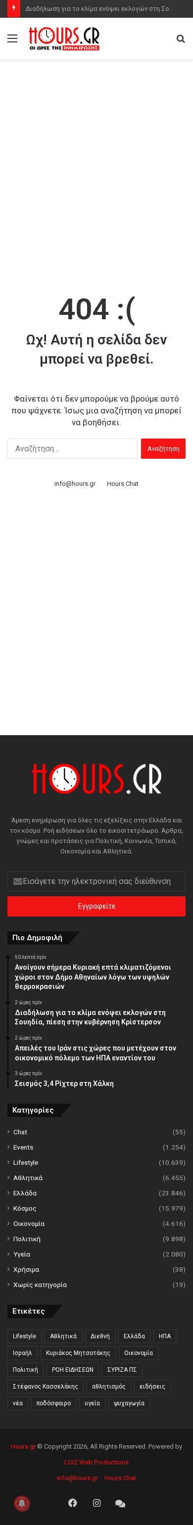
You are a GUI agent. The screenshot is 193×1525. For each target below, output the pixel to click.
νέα (18, 1403)
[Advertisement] (96, 165)
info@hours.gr (75, 483)
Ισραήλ (22, 1353)
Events (23, 1147)
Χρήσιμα (26, 1269)
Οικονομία (29, 1223)
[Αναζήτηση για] (181, 42)
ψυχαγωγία (129, 1403)
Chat (20, 1132)
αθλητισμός (109, 1386)
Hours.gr (23, 1446)
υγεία (92, 1403)
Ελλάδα (25, 1193)
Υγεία (21, 1254)
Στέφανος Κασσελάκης (45, 1386)
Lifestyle (25, 1162)
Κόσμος (25, 1208)
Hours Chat (123, 483)
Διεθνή (100, 1336)
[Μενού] (12, 42)
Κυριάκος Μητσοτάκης (78, 1353)
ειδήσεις (152, 1386)
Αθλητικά (28, 1178)
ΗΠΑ (165, 1336)
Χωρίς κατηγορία (40, 1284)
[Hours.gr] (64, 38)
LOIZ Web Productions (96, 1462)
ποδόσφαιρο (54, 1403)
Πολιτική (27, 1239)
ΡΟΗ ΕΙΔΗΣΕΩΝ (73, 1369)
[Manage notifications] (22, 1503)
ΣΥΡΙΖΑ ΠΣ (122, 1369)
